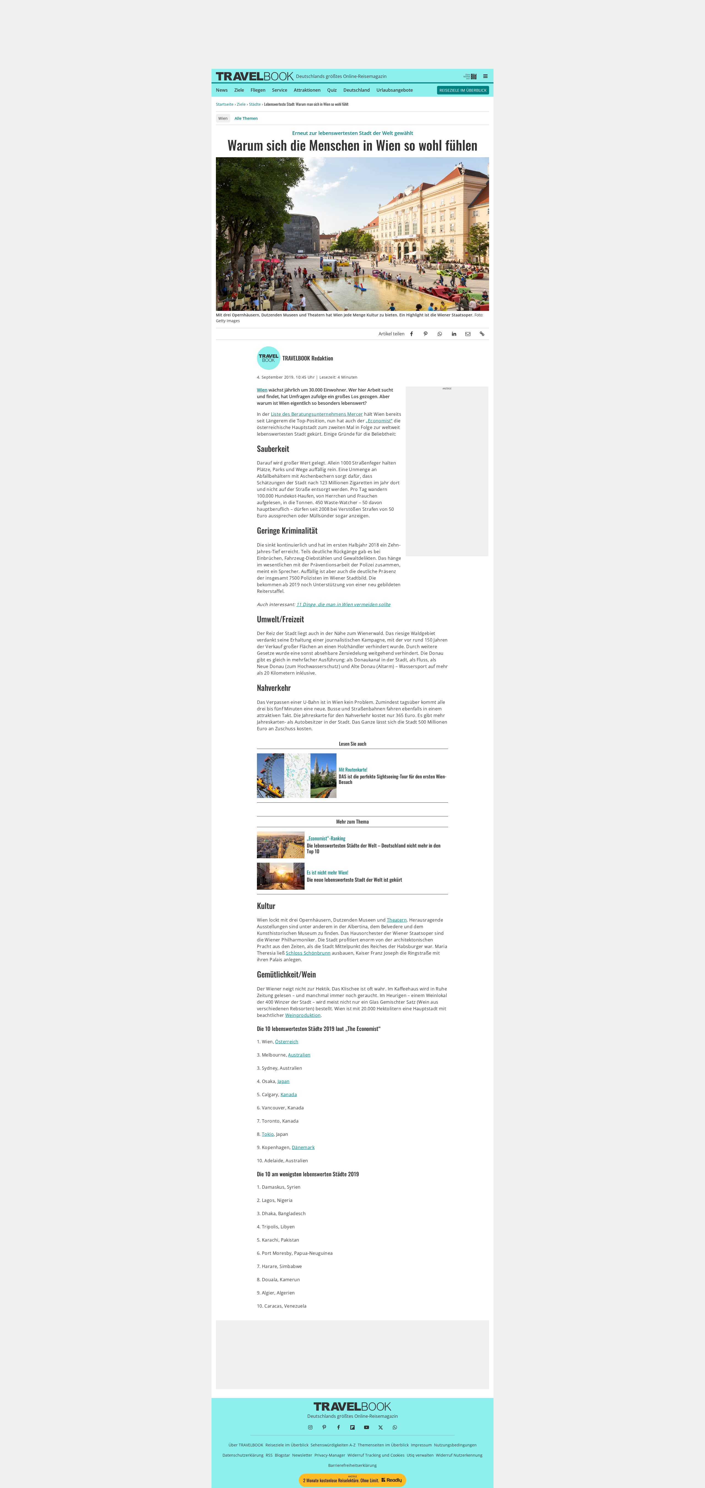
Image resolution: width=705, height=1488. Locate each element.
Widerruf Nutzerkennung (459, 1455)
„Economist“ (379, 421)
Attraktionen (307, 90)
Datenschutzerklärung (243, 1455)
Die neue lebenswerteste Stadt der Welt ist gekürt (354, 880)
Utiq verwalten (420, 1455)
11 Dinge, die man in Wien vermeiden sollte (343, 604)
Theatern (397, 920)
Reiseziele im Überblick (463, 90)
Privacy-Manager (329, 1455)
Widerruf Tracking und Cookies (376, 1455)
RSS (269, 1455)
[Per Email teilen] (468, 334)
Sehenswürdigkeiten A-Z (333, 1445)
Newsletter (302, 1455)
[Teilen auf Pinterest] (426, 334)
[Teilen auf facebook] (412, 334)
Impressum (421, 1445)
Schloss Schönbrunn (308, 953)
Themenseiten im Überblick (383, 1445)
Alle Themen (246, 118)
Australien (299, 1055)
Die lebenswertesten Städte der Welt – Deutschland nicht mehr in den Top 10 (374, 848)
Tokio (268, 1134)
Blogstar (282, 1455)
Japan (284, 1081)
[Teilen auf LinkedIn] (454, 334)
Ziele (239, 90)
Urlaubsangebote (394, 90)
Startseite (225, 104)
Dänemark (303, 1147)
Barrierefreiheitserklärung (352, 1465)
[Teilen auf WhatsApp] (440, 334)
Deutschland (356, 90)
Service (279, 90)
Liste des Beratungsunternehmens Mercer (317, 414)
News (222, 90)
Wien (223, 118)
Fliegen (258, 90)
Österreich (286, 1042)
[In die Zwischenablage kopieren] (482, 334)
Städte (255, 104)
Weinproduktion (303, 1015)
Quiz (332, 90)
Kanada (289, 1094)
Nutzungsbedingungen (455, 1445)
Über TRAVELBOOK (246, 1445)
